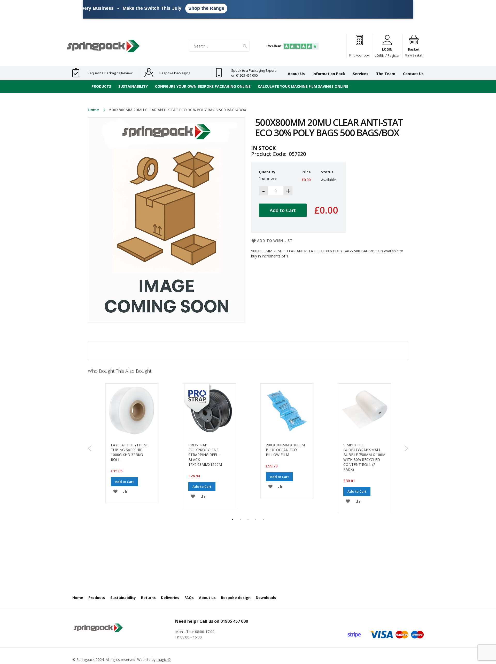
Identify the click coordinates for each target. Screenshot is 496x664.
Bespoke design (236, 597)
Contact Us (413, 73)
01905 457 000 (234, 621)
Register (394, 55)
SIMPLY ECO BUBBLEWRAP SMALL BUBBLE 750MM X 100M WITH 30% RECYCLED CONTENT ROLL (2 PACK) (364, 457)
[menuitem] (101, 86)
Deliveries (170, 597)
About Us (296, 73)
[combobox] (219, 46)
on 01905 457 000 (244, 75)
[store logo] (103, 46)
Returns (148, 597)
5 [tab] (263, 519)
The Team (385, 73)
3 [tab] (248, 519)
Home (93, 109)
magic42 (164, 659)
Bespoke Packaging (174, 73)
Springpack (85, 659)
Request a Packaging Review (110, 73)
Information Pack (329, 73)
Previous (90, 448)
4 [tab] (255, 519)
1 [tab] (232, 519)
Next (406, 448)
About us (207, 597)
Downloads (266, 597)
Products (96, 597)
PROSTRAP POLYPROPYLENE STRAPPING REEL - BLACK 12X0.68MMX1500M (205, 454)
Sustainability (123, 597)
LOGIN (379, 55)
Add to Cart (124, 481)
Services (360, 73)
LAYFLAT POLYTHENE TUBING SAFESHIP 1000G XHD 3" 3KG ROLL (129, 452)
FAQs (189, 597)
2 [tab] (240, 519)
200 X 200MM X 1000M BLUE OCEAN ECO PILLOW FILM (285, 449)
